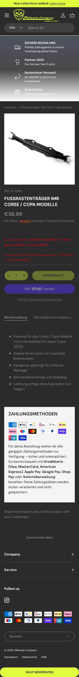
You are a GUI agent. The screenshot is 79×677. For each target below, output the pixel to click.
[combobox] (39, 27)
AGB (43, 657)
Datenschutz (29, 657)
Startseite (10, 107)
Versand (25, 221)
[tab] (15, 317)
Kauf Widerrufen (39, 672)
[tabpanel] (39, 362)
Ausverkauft (53, 275)
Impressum (11, 657)
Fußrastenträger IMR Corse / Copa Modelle (46, 107)
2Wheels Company (25, 650)
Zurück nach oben (39, 537)
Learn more (57, 3)
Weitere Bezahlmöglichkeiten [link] (39, 299)
